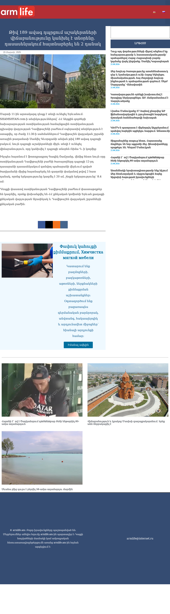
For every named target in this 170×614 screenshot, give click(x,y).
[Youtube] (150, 2)
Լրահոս (140, 43)
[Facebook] (139, 2)
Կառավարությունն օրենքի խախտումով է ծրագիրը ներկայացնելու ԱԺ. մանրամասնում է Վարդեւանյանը (139, 97)
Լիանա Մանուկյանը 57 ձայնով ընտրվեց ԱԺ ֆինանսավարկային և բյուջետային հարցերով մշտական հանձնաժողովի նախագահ (139, 114)
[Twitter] (145, 2)
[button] (167, 2)
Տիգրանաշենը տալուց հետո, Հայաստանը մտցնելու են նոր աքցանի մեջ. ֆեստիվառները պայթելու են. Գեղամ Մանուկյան (139, 144)
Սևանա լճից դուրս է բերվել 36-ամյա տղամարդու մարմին (37, 489)
